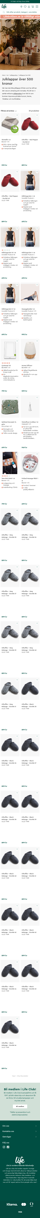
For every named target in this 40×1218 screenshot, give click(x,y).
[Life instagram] (4, 1148)
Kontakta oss (8, 1131)
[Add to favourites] (17, 115)
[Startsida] (4, 6)
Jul (7, 75)
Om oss (5, 1126)
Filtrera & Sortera (7, 111)
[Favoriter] (25, 6)
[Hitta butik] (21, 6)
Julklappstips (13, 75)
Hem (3, 75)
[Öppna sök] (21, 12)
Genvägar (6, 1137)
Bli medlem (20, 1106)
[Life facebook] (8, 1148)
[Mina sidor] (29, 6)
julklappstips (17, 93)
